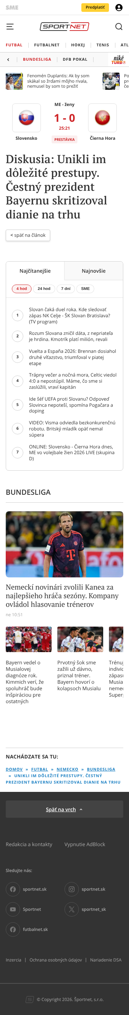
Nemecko (67, 769)
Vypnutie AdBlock (84, 844)
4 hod (21, 289)
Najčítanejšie (35, 270)
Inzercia (13, 960)
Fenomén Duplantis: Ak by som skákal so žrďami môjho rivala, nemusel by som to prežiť (58, 81)
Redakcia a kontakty (29, 844)
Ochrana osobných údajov (55, 960)
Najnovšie (94, 270)
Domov (14, 769)
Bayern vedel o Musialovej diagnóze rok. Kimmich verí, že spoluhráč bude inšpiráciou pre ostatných (25, 682)
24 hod (44, 289)
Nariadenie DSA (105, 960)
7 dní (66, 289)
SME (85, 289)
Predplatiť (95, 7)
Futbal (39, 769)
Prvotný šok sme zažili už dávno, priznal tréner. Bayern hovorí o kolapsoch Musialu (79, 675)
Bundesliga (101, 769)
